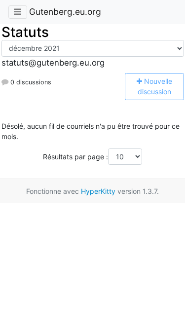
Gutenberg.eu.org (65, 11)
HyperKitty (98, 191)
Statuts (25, 32)
